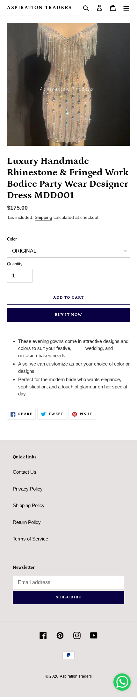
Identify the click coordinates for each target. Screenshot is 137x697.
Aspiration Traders (39, 7)
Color (12, 239)
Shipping (43, 217)
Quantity (15, 263)
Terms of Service (30, 538)
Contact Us (24, 472)
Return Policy (27, 522)
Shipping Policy (29, 505)
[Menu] (126, 8)
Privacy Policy (28, 488)
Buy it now (68, 314)
